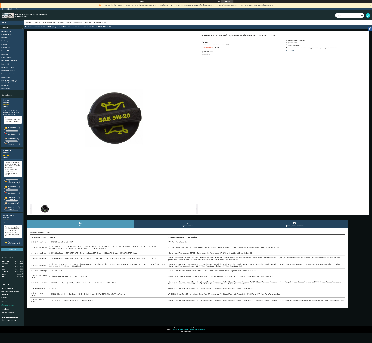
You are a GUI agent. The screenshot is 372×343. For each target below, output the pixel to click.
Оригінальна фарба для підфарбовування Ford (9, 81)
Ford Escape (5, 41)
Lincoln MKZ (5, 64)
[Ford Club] (8, 15)
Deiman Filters (5, 88)
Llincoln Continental (7, 74)
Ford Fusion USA (46, 27)
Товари (36, 22)
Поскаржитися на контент (180, 329)
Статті (68, 22)
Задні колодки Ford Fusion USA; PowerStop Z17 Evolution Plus (12, 234)
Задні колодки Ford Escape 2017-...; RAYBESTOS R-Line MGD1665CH (11, 172)
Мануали (88, 22)
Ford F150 (4, 44)
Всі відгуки (12, 249)
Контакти (61, 22)
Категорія (4, 27)
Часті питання (78, 22)
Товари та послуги (34, 27)
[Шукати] (362, 15)
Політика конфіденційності (197, 329)
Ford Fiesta (4, 54)
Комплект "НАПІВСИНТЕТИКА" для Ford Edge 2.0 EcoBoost (12, 119)
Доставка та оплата (100, 22)
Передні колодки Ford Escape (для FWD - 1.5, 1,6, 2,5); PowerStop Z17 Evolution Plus (12, 165)
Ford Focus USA (6, 57)
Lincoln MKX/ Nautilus (8, 70)
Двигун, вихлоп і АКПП (59, 27)
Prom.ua (195, 327)
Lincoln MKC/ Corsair (7, 67)
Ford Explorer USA (6, 34)
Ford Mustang (5, 47)
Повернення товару (48, 22)
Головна (28, 22)
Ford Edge (4, 37)
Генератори (5, 85)
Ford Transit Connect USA (9, 60)
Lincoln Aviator (5, 77)
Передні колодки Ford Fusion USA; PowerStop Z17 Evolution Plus (12, 228)
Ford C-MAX (5, 51)
